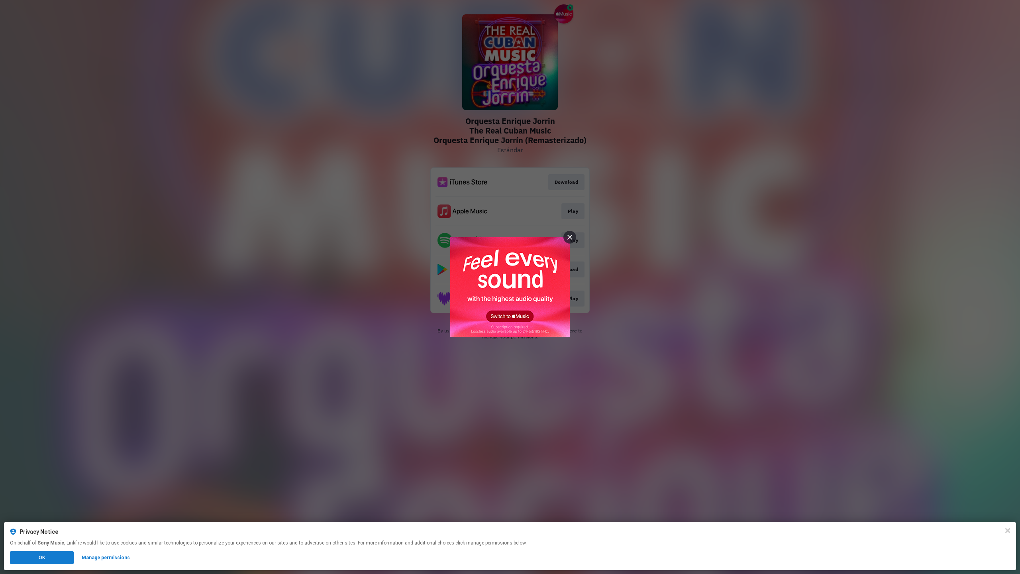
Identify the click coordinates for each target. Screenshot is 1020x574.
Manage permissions (106, 557)
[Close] (1007, 530)
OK (42, 557)
